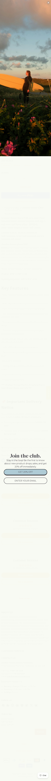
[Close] (48, 2)
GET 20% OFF (25, 472)
